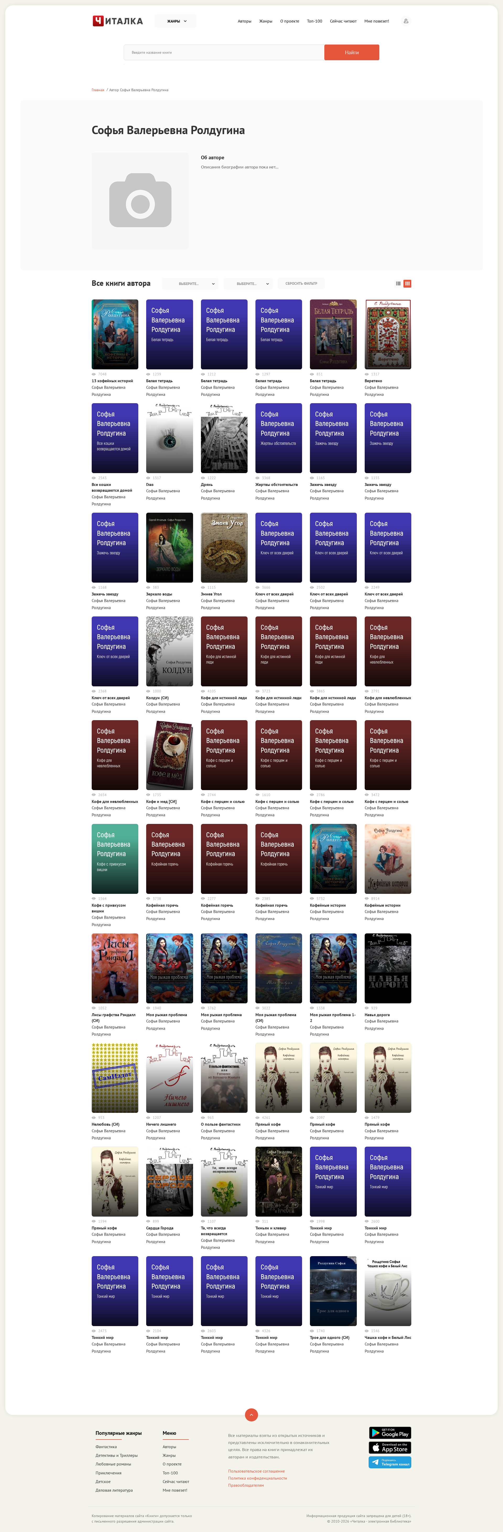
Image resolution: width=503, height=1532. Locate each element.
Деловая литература (114, 1490)
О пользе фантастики (220, 1124)
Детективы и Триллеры (117, 1455)
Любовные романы (113, 1464)
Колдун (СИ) (157, 697)
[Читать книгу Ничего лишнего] (169, 1077)
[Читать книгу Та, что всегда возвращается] (224, 1181)
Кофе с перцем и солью (223, 801)
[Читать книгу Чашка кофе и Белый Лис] (388, 1290)
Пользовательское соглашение (256, 1471)
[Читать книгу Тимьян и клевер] (278, 1181)
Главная (98, 89)
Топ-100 (314, 21)
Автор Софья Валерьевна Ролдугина (138, 89)
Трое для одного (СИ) (329, 1337)
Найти (352, 52)
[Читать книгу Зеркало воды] (169, 547)
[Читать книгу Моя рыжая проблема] (169, 967)
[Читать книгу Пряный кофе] (278, 1077)
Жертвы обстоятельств (276, 484)
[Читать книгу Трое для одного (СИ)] (333, 1290)
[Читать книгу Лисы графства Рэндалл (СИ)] (115, 967)
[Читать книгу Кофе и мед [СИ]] (169, 754)
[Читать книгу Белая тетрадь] (333, 334)
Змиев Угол (211, 594)
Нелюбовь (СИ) (105, 1124)
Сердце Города (159, 1227)
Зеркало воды (159, 594)
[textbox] (190, 283)
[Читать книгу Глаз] (169, 437)
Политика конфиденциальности (257, 1478)
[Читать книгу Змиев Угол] (224, 547)
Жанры (265, 21)
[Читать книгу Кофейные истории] (333, 858)
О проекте (289, 21)
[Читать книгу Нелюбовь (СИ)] (115, 1077)
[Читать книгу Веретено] (388, 334)
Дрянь (207, 484)
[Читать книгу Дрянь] (224, 437)
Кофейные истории (328, 905)
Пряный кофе (268, 1124)
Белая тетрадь (159, 380)
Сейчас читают (343, 21)
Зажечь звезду (323, 484)
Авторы (245, 21)
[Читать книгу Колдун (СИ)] (169, 651)
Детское (103, 1481)
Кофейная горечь (162, 905)
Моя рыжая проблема (166, 1014)
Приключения (109, 1472)
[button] (406, 21)
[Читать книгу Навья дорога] (388, 967)
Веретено (373, 380)
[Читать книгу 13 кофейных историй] (115, 334)
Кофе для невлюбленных (388, 697)
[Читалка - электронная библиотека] (118, 20)
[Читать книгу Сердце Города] (169, 1181)
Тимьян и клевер (270, 1227)
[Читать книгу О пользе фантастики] (224, 1077)
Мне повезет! (376, 21)
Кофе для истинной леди (224, 697)
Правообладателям (246, 1485)
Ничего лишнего (161, 1124)
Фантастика (106, 1446)
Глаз (150, 484)
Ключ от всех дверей (274, 594)
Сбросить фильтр (301, 283)
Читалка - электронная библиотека (380, 1521)
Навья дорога (377, 1014)
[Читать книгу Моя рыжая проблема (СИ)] (278, 967)
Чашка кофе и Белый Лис (388, 1337)
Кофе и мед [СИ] (161, 801)
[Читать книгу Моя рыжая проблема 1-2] (333, 967)
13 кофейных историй (112, 380)
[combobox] (190, 283)
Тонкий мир (321, 1227)
